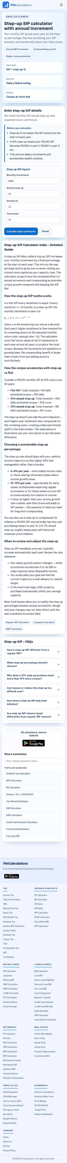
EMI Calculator (13, 808)
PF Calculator (9, 1034)
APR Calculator (41, 1015)
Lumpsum (7, 975)
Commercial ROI (42, 1056)
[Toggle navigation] (61, 5)
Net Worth (8, 1114)
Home (6, 1137)
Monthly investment (18, 175)
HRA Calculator (14, 815)
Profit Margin (40, 1101)
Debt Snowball (41, 1011)
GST (5, 952)
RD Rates (38, 908)
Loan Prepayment (42, 993)
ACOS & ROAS (41, 1105)
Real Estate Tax (10, 917)
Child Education (10, 1092)
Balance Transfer (42, 997)
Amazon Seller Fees (43, 1096)
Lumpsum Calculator (44, 622)
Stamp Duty (39, 1047)
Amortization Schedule (45, 1020)
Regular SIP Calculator (17, 622)
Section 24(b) (9, 930)
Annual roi (12, 200)
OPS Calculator (10, 1047)
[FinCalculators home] (20, 4)
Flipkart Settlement (43, 1114)
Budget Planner (10, 1118)
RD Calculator (13, 787)
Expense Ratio (10, 1123)
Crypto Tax (8, 939)
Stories (6, 1146)
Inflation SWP (9, 1069)
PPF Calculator (41, 913)
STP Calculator (10, 997)
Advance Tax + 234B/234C (20, 794)
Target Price (40, 1110)
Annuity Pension (10, 1073)
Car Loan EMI (12, 836)
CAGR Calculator (11, 993)
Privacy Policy (9, 1150)
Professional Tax (11, 948)
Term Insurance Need (13, 1105)
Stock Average (10, 1006)
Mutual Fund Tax (10, 908)
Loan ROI (38, 975)
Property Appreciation (44, 1051)
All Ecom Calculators (44, 1092)
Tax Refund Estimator (17, 801)
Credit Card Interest (43, 1002)
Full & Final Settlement (17, 829)
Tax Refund (8, 957)
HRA (5, 904)
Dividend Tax (9, 935)
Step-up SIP (8, 980)
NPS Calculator (14, 780)
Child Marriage (10, 1096)
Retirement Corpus (12, 1060)
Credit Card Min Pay (43, 1006)
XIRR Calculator (10, 989)
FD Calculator (40, 895)
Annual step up (15, 188)
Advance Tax (9, 922)
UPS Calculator (10, 1042)
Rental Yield (40, 1042)
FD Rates (38, 904)
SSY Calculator (41, 926)
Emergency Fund (11, 1110)
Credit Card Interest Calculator (21, 822)
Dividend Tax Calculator (18, 773)
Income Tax (8, 895)
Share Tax (7, 913)
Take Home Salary (11, 899)
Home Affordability (43, 1034)
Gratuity (7, 1038)
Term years (13, 213)
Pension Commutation (13, 1078)
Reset (45, 231)
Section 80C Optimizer (14, 926)
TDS (5, 944)
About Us (7, 1141)
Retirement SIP (10, 1065)
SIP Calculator (9, 971)
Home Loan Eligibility (44, 980)
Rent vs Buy (39, 1038)
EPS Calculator (10, 1056)
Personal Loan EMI (42, 984)
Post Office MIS (41, 922)
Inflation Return (10, 1002)
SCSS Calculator (42, 917)
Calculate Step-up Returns (21, 231)
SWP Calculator (14, 629)
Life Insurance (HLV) (12, 1101)
